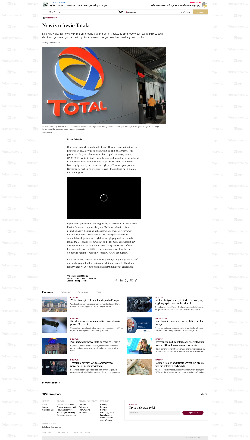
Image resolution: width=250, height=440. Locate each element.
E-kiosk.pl (104, 405)
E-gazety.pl (104, 407)
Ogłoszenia (83, 407)
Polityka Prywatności (65, 405)
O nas (44, 405)
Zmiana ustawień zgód (66, 407)
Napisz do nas (48, 410)
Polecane (65, 292)
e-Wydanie (185, 12)
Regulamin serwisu (65, 410)
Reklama (82, 405)
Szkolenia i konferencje (51, 427)
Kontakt (45, 407)
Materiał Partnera (161, 318)
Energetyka (52, 18)
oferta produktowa (82, 432)
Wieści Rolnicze (106, 418)
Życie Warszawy (107, 420)
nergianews (132, 12)
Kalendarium (63, 432)
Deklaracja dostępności (66, 415)
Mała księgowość (107, 412)
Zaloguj (200, 12)
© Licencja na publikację (77, 276)
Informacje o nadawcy (66, 412)
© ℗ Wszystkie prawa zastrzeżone (81, 278)
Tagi (98, 292)
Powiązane (47, 292)
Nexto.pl (103, 410)
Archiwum (83, 412)
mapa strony (47, 432)
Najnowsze (83, 292)
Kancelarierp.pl (106, 415)
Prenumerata (84, 410)
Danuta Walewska (74, 139)
